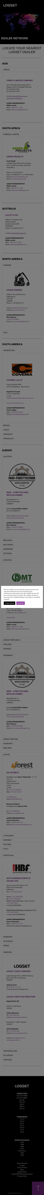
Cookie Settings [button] (9, 603)
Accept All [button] (20, 603)
